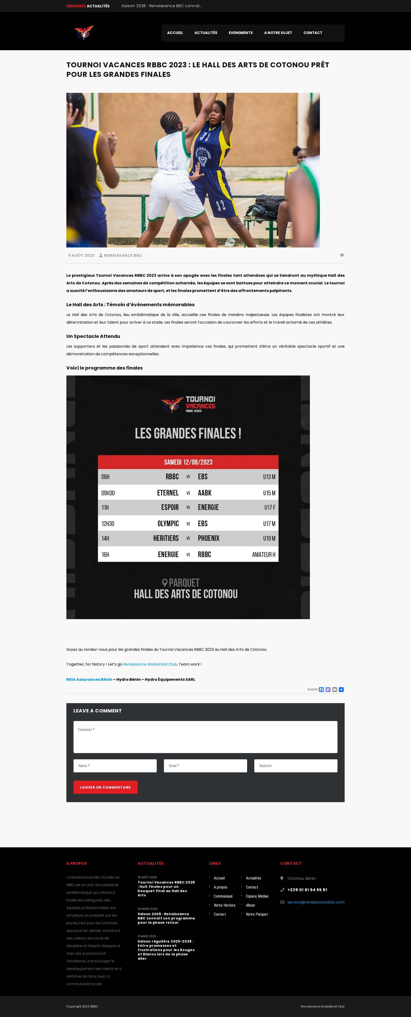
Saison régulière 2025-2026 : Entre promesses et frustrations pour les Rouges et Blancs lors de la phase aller (166, 950)
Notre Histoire (224, 905)
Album (250, 905)
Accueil (219, 878)
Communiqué (223, 896)
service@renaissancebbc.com (316, 902)
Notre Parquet (257, 914)
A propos (220, 887)
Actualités (253, 878)
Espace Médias (257, 896)
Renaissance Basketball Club (150, 664)
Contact (252, 887)
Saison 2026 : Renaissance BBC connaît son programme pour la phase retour (200, 6)
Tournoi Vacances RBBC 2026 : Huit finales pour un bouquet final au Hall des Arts (166, 888)
